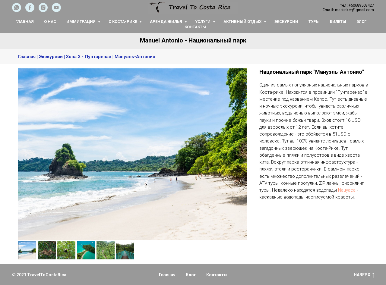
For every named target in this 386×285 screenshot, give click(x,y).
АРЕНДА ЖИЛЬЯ (166, 21)
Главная (27, 56)
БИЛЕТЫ (338, 21)
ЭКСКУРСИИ (286, 21)
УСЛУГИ (203, 21)
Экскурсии (51, 56)
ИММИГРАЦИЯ (81, 21)
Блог (191, 274)
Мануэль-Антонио (135, 56)
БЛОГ (361, 21)
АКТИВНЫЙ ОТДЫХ (242, 21)
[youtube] (56, 10)
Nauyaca (347, 190)
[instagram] (43, 10)
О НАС (50, 21)
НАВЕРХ (362, 274)
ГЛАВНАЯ (24, 21)
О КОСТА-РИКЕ (123, 21)
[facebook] (29, 10)
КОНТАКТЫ (195, 27)
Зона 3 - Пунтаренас (88, 56)
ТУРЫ (314, 21)
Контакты (216, 274)
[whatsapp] (16, 10)
